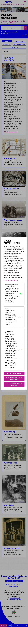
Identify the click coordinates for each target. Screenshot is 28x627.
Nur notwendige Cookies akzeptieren (14, 384)
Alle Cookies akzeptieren (14, 373)
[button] (24, 294)
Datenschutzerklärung (11, 280)
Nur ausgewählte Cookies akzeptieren (14, 378)
